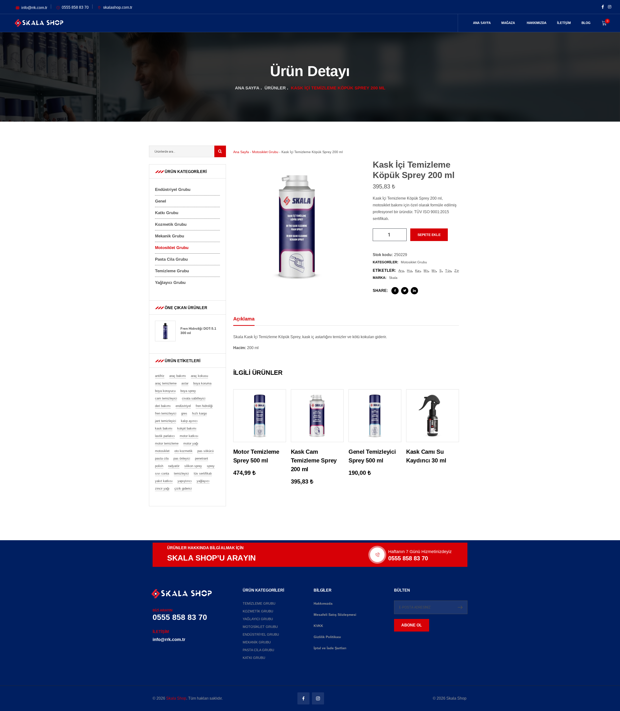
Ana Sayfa (247, 88)
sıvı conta (162, 473)
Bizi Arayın (162, 610)
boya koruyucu (165, 391)
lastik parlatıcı (165, 436)
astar (184, 383)
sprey (440, 271)
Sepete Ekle (429, 235)
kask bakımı (417, 271)
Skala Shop (176, 698)
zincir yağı (456, 271)
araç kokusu (199, 376)
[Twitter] (404, 290)
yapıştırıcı (185, 481)
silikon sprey (193, 466)
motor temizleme (166, 443)
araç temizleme (166, 383)
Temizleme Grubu (172, 271)
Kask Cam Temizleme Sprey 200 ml (314, 460)
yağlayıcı (203, 481)
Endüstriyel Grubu (172, 189)
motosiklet (434, 271)
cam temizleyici (166, 398)
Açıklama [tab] (244, 318)
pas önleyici (181, 458)
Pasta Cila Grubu (171, 259)
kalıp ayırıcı (189, 421)
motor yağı (426, 271)
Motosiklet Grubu (265, 152)
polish (159, 466)
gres (184, 413)
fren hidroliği (204, 406)
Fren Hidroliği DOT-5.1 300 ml (198, 331)
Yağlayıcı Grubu (170, 282)
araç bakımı (400, 271)
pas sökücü (205, 451)
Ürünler (275, 88)
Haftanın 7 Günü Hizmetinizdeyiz (420, 551)
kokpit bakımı (186, 428)
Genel (160, 201)
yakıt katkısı (164, 481)
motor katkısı (189, 436)
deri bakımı (163, 406)
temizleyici (181, 473)
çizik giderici (183, 488)
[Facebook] (395, 290)
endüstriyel (183, 406)
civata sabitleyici (193, 398)
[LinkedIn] (414, 290)
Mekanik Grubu (169, 236)
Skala (393, 278)
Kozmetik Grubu (170, 224)
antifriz (159, 376)
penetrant (201, 458)
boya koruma (202, 383)
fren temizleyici (165, 413)
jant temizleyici (165, 421)
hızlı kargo (409, 271)
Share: (380, 291)
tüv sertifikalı (448, 271)
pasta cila (162, 458)
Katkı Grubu (166, 213)
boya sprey (188, 391)
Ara (220, 151)
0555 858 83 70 (408, 558)
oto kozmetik (183, 451)
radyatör (173, 466)
